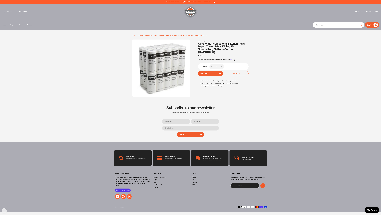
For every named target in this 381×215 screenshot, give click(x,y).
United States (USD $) (372, 12)
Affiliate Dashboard (159, 177)
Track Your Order (159, 185)
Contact (156, 187)
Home (134, 35)
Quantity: (204, 66)
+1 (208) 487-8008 (22, 12)
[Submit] (262, 185)
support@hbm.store (8, 12)
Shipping (194, 182)
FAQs (155, 182)
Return (194, 179)
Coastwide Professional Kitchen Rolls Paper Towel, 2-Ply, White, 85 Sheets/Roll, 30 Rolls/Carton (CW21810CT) (172, 35)
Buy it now (236, 73)
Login (155, 179)
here (249, 159)
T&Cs (193, 185)
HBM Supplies (121, 207)
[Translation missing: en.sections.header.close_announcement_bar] (379, 2)
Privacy (194, 177)
